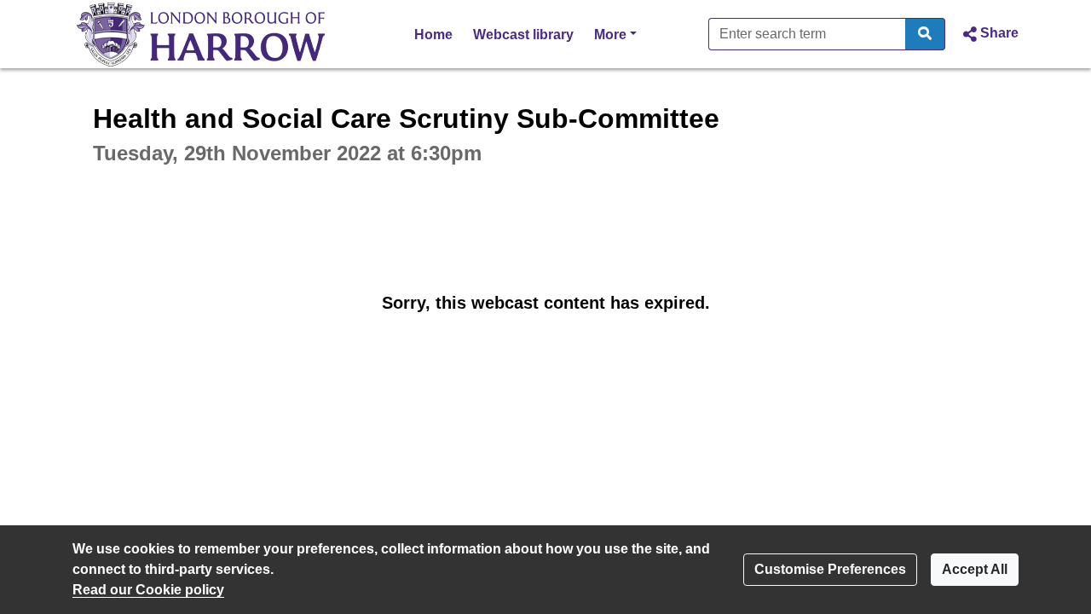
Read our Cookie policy (148, 589)
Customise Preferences (830, 569)
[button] (989, 34)
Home (433, 34)
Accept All (974, 569)
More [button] (615, 34)
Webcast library (523, 34)
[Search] (925, 34)
